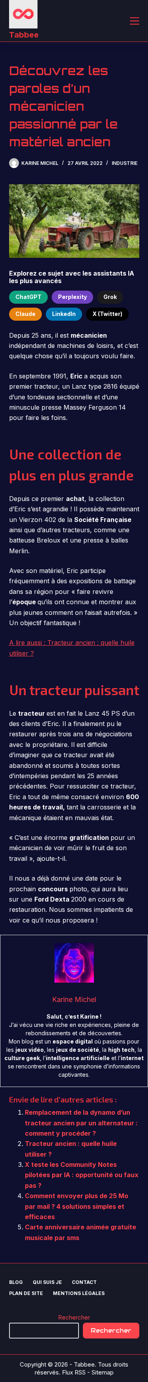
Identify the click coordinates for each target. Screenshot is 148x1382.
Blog (16, 1282)
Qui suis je (47, 1282)
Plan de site (26, 1293)
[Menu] (134, 21)
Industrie (124, 163)
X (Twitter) (107, 313)
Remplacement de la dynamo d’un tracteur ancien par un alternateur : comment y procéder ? (81, 1122)
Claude (25, 313)
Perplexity (72, 296)
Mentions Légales (79, 1293)
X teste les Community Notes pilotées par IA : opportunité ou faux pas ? (82, 1175)
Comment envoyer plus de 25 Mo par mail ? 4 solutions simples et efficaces (76, 1206)
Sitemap (103, 1372)
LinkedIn (64, 313)
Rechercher (74, 1317)
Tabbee (24, 35)
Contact (84, 1282)
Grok (110, 296)
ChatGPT (28, 296)
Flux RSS (74, 1372)
